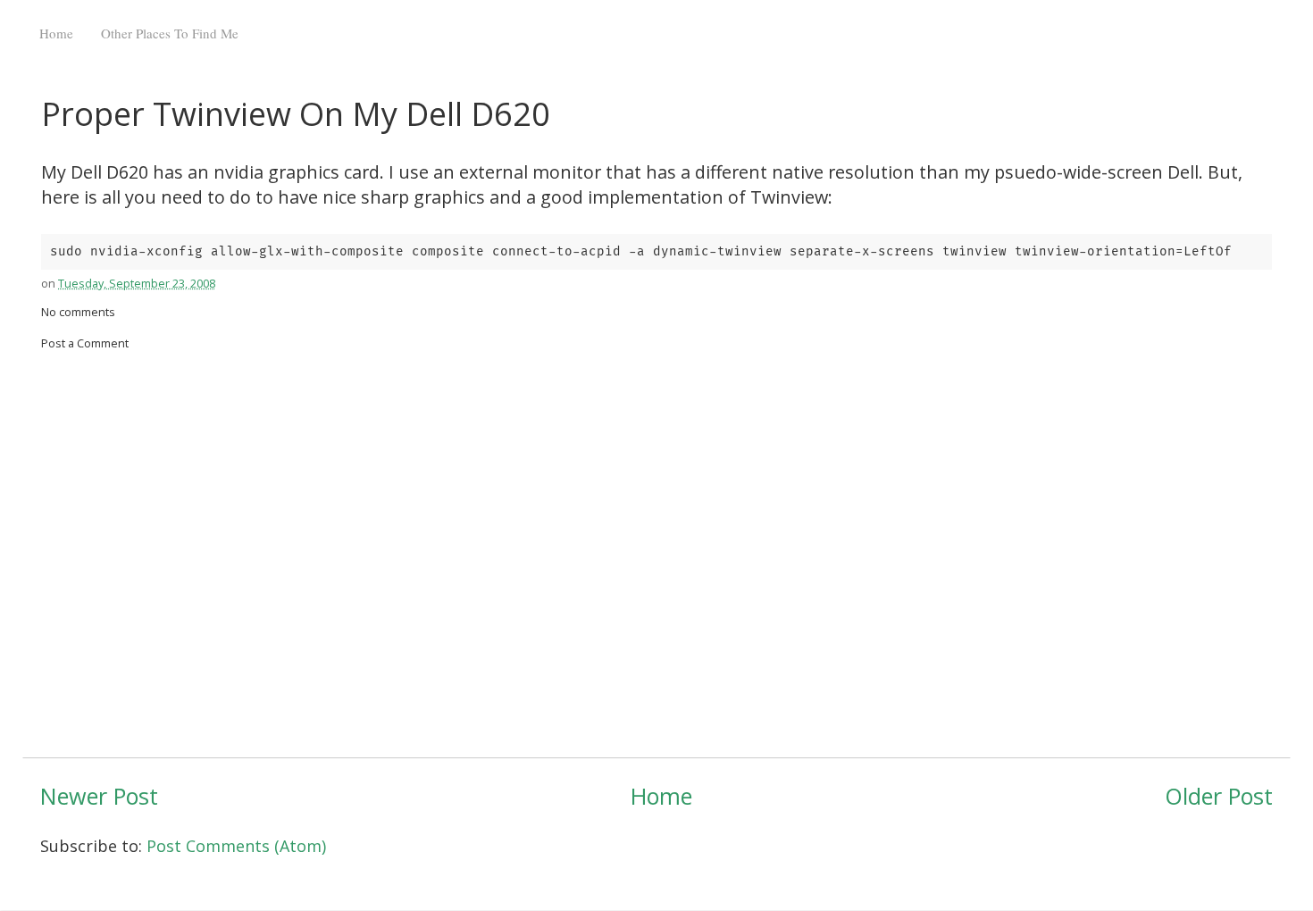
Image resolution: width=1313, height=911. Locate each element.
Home (56, 33)
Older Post (1219, 796)
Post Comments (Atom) (236, 846)
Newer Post (99, 796)
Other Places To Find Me (169, 33)
